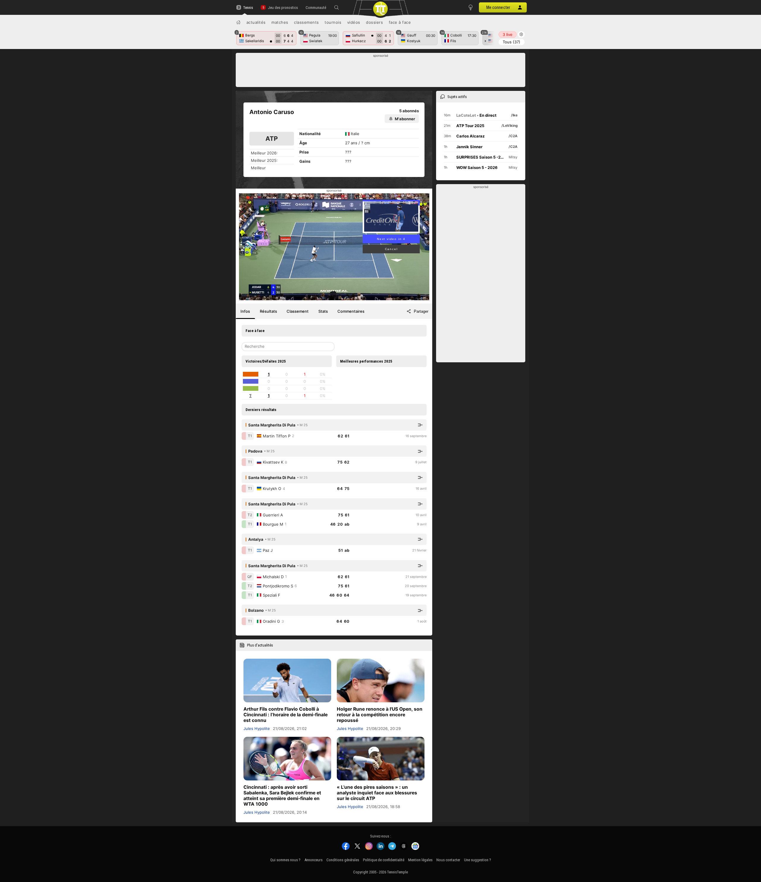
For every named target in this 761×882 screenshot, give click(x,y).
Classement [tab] (298, 311)
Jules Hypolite (256, 728)
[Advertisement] (380, 71)
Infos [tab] (245, 311)
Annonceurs (313, 860)
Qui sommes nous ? (285, 860)
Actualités (256, 22)
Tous (511, 41)
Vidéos (353, 22)
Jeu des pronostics (283, 7)
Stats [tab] (323, 311)
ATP (271, 138)
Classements (306, 22)
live (507, 34)
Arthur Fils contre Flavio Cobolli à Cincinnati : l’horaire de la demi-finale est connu (285, 714)
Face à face (400, 22)
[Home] (238, 22)
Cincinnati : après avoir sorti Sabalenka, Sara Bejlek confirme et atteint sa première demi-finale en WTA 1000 (282, 795)
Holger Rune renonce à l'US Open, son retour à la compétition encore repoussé (379, 714)
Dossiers (374, 22)
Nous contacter (448, 860)
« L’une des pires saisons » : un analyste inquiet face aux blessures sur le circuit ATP (377, 792)
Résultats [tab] (268, 311)
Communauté (316, 7)
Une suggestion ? (477, 860)
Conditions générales (342, 860)
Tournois (333, 22)
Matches (279, 22)
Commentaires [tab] (350, 311)
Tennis (248, 7)
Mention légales (420, 860)
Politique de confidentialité (383, 860)
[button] (336, 7)
